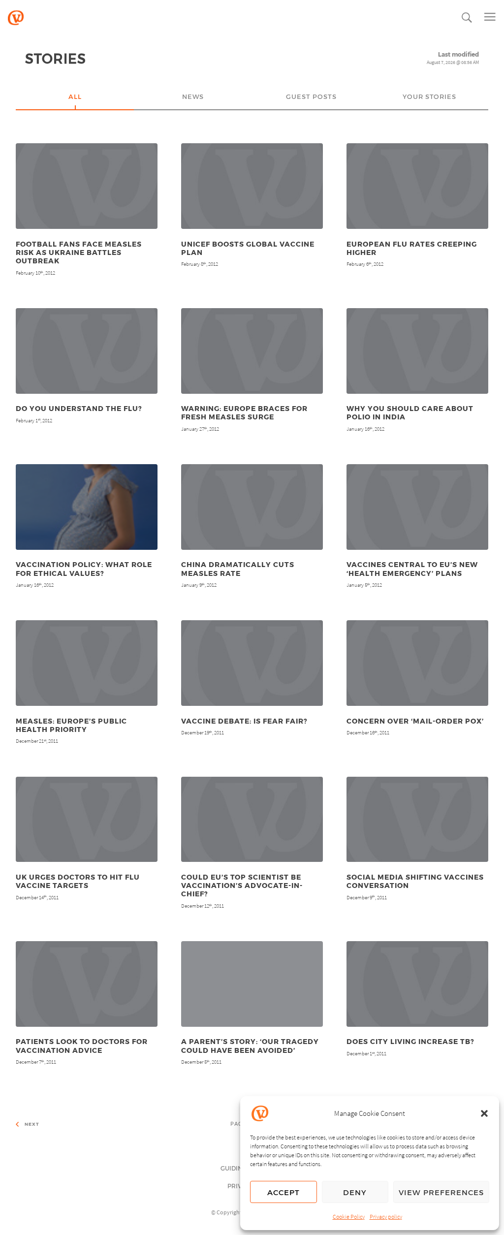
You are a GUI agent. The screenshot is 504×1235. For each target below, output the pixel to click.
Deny (355, 1192)
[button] (484, 1113)
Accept (283, 1192)
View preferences (441, 1192)
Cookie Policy (349, 1216)
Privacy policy (386, 1216)
